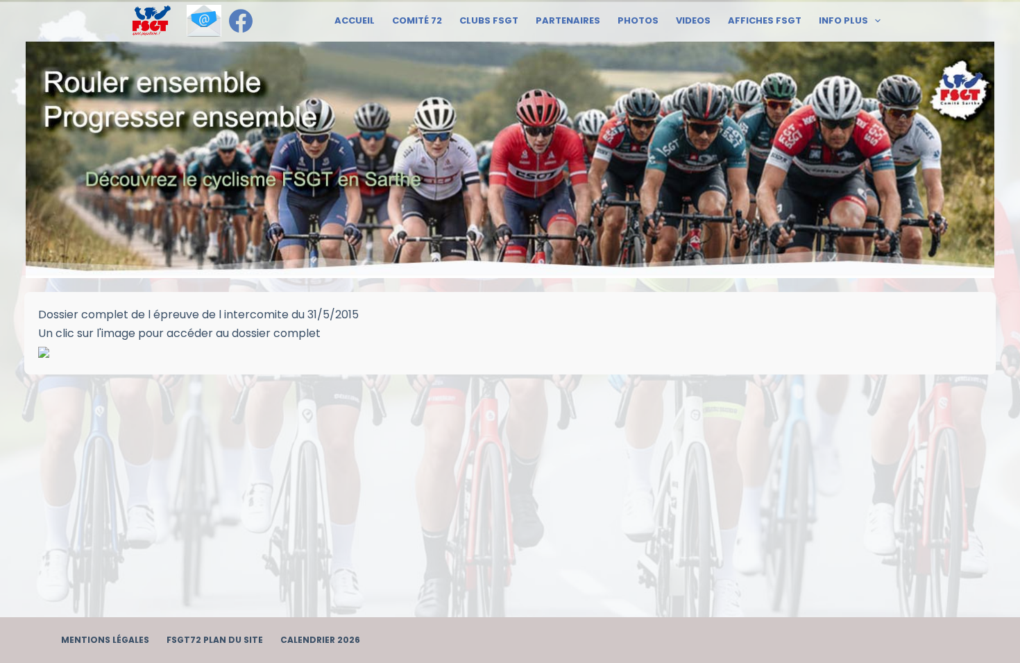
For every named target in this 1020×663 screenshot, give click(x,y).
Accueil (354, 20)
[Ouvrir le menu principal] (151, 20)
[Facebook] (241, 21)
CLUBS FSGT (488, 20)
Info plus (843, 20)
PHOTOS (638, 20)
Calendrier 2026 (320, 640)
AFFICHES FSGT (764, 20)
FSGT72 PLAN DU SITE (215, 640)
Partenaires (568, 20)
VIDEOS (693, 20)
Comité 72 (417, 20)
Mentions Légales (105, 640)
